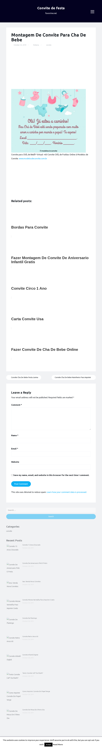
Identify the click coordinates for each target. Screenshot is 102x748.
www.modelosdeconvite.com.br (33, 158)
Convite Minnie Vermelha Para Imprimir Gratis (38, 600)
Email (14, 449)
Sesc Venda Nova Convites (31, 581)
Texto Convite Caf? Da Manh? (32, 673)
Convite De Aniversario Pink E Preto (34, 563)
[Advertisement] (51, 67)
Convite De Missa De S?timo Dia (33, 710)
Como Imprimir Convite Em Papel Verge (36, 691)
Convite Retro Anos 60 (30, 636)
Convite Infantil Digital (30, 655)
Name (14, 435)
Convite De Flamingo (29, 618)
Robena (36, 45)
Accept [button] (48, 744)
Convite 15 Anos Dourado (31, 545)
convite (48, 45)
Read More (58, 744)
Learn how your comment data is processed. (67, 492)
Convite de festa (51, 8)
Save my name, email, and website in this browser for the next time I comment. (51, 475)
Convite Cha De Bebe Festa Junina (24, 377)
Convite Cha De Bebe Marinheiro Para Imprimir (73, 377)
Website (15, 462)
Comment (16, 405)
